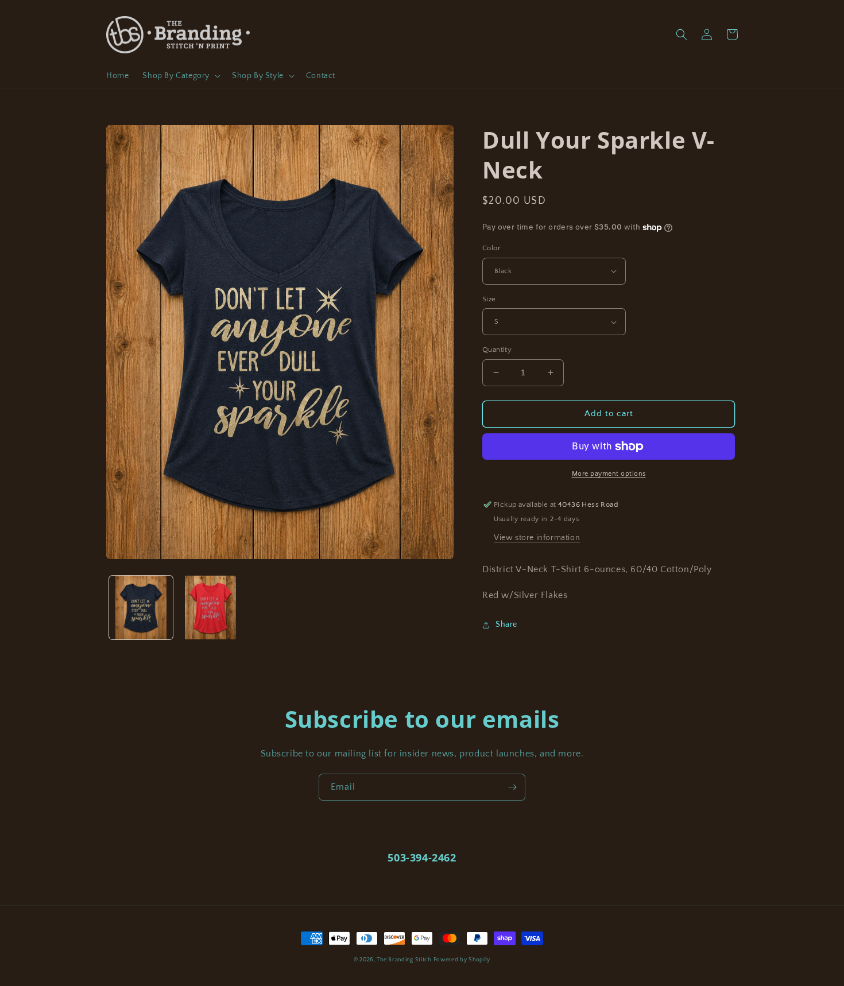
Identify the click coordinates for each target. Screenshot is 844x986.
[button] (180, 76)
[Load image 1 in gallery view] (141, 607)
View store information (537, 537)
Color (491, 248)
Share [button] (506, 624)
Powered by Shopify (462, 960)
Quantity (497, 350)
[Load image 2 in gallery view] (210, 607)
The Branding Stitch (404, 960)
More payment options (609, 474)
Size (489, 299)
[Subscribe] (512, 787)
